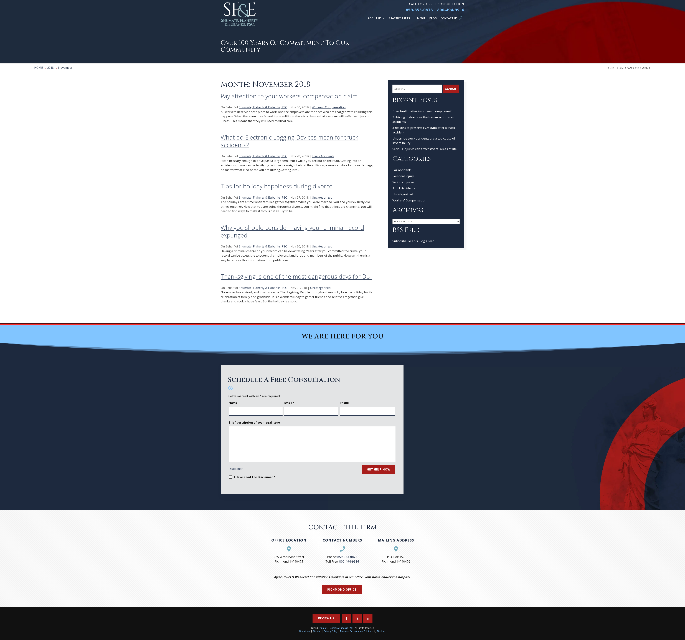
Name (233, 403)
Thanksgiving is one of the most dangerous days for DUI (296, 276)
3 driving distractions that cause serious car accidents (423, 119)
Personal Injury (403, 176)
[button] (681, 614)
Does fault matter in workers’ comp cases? (421, 111)
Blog (433, 18)
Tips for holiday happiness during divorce (276, 186)
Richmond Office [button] (341, 589)
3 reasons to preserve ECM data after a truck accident (423, 130)
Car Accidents (402, 170)
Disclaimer (236, 469)
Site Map (317, 631)
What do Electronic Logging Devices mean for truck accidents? (289, 141)
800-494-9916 (450, 9)
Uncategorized (322, 197)
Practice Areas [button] (399, 18)
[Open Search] (460, 18)
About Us (374, 18)
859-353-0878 (419, 9)
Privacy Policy (331, 631)
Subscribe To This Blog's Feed (413, 241)
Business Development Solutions (356, 631)
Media (421, 18)
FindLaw (381, 631)
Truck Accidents (323, 156)
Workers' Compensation (329, 107)
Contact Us (449, 18)
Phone (344, 403)
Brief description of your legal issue (254, 422)
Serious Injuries (403, 182)
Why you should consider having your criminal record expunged (292, 231)
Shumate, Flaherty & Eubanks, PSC (263, 107)
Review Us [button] (326, 618)
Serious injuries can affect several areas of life (424, 149)
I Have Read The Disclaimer (254, 477)
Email (289, 403)
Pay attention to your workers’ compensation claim (289, 96)
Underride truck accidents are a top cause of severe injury (423, 140)
